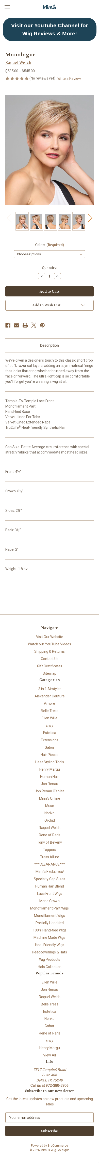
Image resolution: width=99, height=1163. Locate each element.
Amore (49, 703)
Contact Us (49, 659)
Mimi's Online (49, 798)
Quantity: (49, 268)
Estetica (49, 733)
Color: (49, 245)
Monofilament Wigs (49, 916)
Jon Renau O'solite (49, 791)
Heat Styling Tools (49, 762)
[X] (33, 325)
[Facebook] (7, 325)
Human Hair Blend (49, 886)
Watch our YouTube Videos (49, 644)
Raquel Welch (49, 828)
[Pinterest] (42, 325)
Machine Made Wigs (49, 938)
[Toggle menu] (7, 7)
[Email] (16, 325)
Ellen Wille (49, 718)
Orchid (49, 820)
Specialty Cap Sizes (49, 879)
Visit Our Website (49, 637)
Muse (49, 806)
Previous (9, 217)
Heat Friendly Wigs (49, 945)
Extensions (49, 740)
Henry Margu (49, 769)
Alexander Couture (50, 696)
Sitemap (49, 673)
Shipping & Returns (49, 651)
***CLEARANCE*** (49, 864)
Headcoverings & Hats (49, 952)
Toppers (49, 850)
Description (49, 345)
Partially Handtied (50, 923)
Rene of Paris (49, 835)
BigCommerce (58, 1145)
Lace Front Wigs (49, 894)
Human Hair (49, 777)
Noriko (49, 813)
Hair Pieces (49, 755)
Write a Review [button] (69, 79)
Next (90, 217)
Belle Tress (49, 711)
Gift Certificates (49, 666)
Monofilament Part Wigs (49, 908)
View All (49, 1055)
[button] (49, 29)
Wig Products (49, 959)
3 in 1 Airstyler (49, 689)
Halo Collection (49, 967)
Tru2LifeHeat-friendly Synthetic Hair (35, 427)
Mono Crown (49, 901)
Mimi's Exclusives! (50, 872)
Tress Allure (49, 857)
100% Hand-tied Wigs (50, 930)
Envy (49, 725)
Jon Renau (49, 784)
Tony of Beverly (49, 842)
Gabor (49, 747)
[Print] (25, 325)
